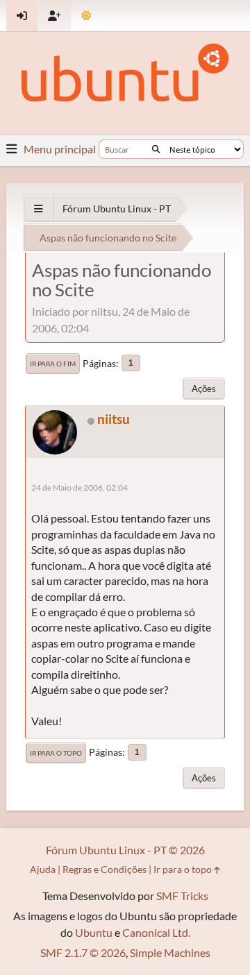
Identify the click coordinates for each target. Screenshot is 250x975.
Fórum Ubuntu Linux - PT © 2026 (125, 849)
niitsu (113, 419)
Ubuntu (93, 932)
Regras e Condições (104, 869)
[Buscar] (156, 149)
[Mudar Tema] (86, 15)
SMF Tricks (182, 895)
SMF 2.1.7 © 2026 (83, 952)
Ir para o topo (56, 753)
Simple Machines (170, 952)
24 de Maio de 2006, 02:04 (79, 487)
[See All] (38, 208)
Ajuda (43, 869)
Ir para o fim (53, 363)
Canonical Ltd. (156, 932)
